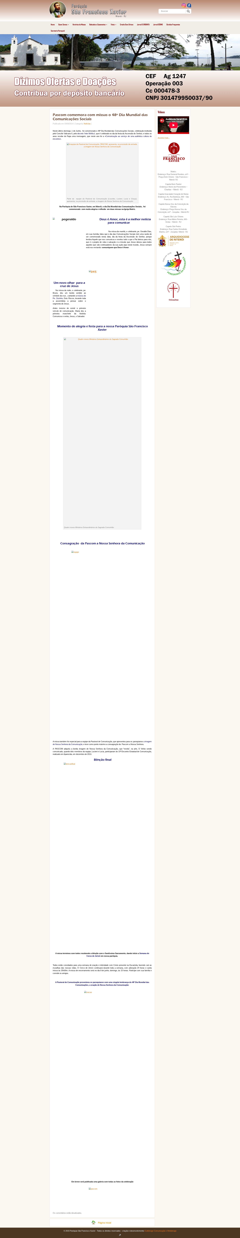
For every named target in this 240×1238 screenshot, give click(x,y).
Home (53, 24)
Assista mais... (164, 138)
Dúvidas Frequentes (173, 24)
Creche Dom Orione (126, 24)
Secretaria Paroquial (58, 31)
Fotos (113, 24)
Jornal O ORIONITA (143, 24)
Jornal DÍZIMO (158, 24)
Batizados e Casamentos (97, 24)
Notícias (87, 124)
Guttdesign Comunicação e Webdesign (160, 1231)
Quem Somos (63, 24)
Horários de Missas (79, 24)
